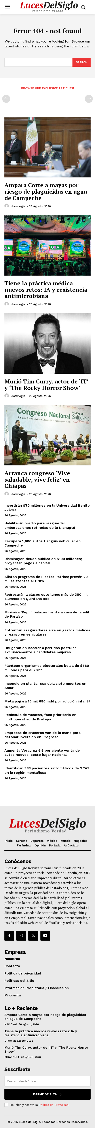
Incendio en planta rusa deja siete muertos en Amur (45, 685)
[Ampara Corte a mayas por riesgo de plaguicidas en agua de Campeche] (47, 147)
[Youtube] (45, 936)
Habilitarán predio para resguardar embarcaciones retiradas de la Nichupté (39, 525)
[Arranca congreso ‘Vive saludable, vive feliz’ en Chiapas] (47, 435)
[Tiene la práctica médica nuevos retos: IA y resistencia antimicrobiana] (47, 245)
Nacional (10, 1024)
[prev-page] (6, 99)
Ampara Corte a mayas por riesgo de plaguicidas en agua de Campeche (45, 191)
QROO (8, 1040)
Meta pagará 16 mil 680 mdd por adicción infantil (47, 701)
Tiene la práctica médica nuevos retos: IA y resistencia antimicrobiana (45, 289)
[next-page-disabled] (89, 99)
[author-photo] (7, 206)
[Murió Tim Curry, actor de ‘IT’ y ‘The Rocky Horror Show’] (47, 343)
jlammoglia (18, 206)
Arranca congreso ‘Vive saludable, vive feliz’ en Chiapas (37, 479)
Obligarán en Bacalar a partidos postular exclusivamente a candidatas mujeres (40, 650)
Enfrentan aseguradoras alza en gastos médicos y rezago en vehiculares (47, 632)
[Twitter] (33, 936)
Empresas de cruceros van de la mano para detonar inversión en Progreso (42, 735)
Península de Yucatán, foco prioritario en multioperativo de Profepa (40, 717)
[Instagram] (21, 936)
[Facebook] (9, 936)
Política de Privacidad (53, 1105)
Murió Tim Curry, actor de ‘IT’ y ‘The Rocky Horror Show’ (46, 384)
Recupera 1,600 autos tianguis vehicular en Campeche (42, 543)
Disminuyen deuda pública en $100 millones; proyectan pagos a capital (43, 561)
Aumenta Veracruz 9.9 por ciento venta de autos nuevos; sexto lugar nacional (42, 752)
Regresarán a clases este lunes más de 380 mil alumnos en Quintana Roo (45, 596)
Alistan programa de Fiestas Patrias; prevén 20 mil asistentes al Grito (46, 579)
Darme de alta (45, 1094)
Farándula (11, 1057)
